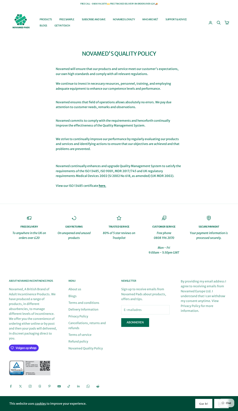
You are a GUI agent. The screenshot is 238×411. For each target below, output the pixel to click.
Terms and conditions (83, 303)
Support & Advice (176, 19)
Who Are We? (150, 19)
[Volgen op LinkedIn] (78, 386)
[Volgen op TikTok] (69, 386)
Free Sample (66, 19)
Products (46, 19)
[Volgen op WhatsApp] (88, 386)
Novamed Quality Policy (85, 348)
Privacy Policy (78, 316)
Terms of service (79, 335)
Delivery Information (83, 309)
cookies (40, 403)
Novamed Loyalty (124, 19)
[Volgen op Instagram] (30, 386)
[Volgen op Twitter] (20, 386)
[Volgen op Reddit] (98, 386)
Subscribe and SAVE (94, 19)
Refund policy (78, 341)
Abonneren (135, 322)
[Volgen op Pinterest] (49, 386)
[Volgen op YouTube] (59, 386)
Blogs (43, 25)
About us (74, 289)
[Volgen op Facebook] (11, 386)
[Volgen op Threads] (40, 386)
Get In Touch (62, 25)
